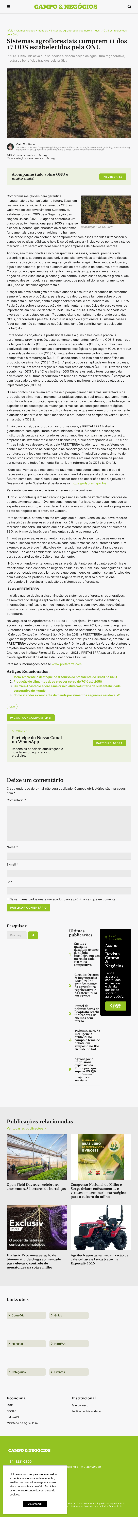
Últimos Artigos (25, 30)
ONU (12, 706)
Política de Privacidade (86, 1411)
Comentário (16, 800)
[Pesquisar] (33, 935)
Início (10, 30)
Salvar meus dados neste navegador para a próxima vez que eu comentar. (63, 899)
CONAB (11, 1411)
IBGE (10, 1405)
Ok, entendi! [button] (35, 1503)
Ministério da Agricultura (22, 1423)
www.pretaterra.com (67, 664)
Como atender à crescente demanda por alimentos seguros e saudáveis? (66, 695)
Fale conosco (80, 1405)
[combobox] (17, 935)
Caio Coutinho (25, 144)
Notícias (43, 30)
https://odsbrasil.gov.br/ (89, 483)
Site (9, 882)
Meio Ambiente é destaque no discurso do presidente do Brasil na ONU (65, 677)
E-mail (12, 864)
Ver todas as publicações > (26, 1128)
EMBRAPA (13, 1417)
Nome (12, 847)
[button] (8, 7)
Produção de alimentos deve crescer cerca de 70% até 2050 (57, 681)
